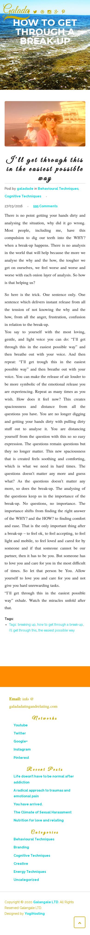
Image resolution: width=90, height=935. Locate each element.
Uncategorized (26, 880)
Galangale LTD (45, 902)
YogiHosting (35, 913)
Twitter (20, 733)
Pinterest (21, 758)
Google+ (21, 741)
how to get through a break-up (60, 624)
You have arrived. (28, 804)
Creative (21, 863)
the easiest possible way (56, 630)
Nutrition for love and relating (39, 820)
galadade (25, 188)
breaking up (27, 624)
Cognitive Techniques (23, 196)
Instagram (22, 749)
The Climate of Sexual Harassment (43, 812)
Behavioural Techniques (58, 188)
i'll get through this (23, 630)
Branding (21, 847)
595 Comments (45, 206)
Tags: (13, 624)
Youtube (21, 725)
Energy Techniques (30, 872)
